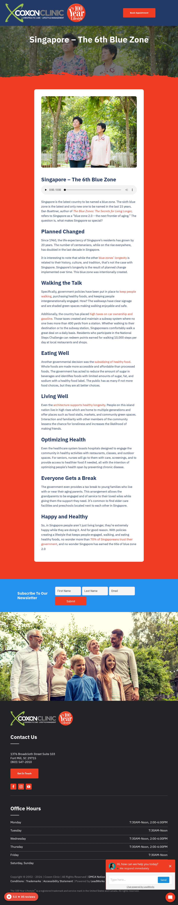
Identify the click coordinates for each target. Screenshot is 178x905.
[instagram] (21, 787)
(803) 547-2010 (21, 762)
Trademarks (33, 881)
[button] (21, 897)
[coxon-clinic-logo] (45, 5)
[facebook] (13, 787)
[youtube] (29, 787)
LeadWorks (98, 881)
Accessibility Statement (58, 881)
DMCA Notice (96, 876)
